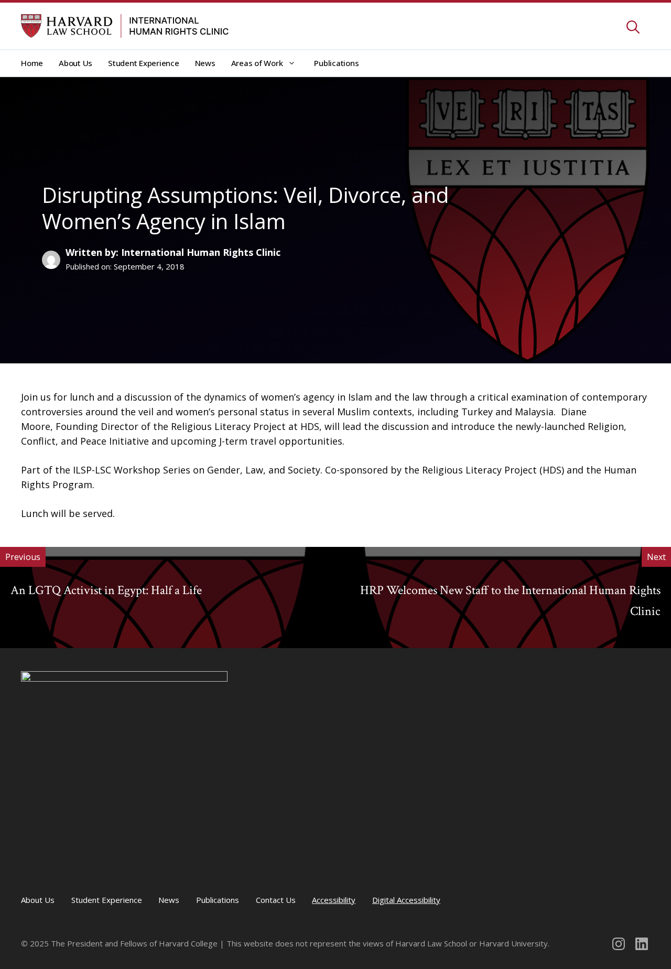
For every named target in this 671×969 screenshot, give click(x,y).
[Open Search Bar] (633, 28)
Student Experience (143, 63)
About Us (75, 63)
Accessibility (333, 900)
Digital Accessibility (406, 900)
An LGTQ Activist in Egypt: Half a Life (106, 590)
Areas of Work (257, 63)
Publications (336, 63)
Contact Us (276, 900)
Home (32, 63)
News (205, 63)
